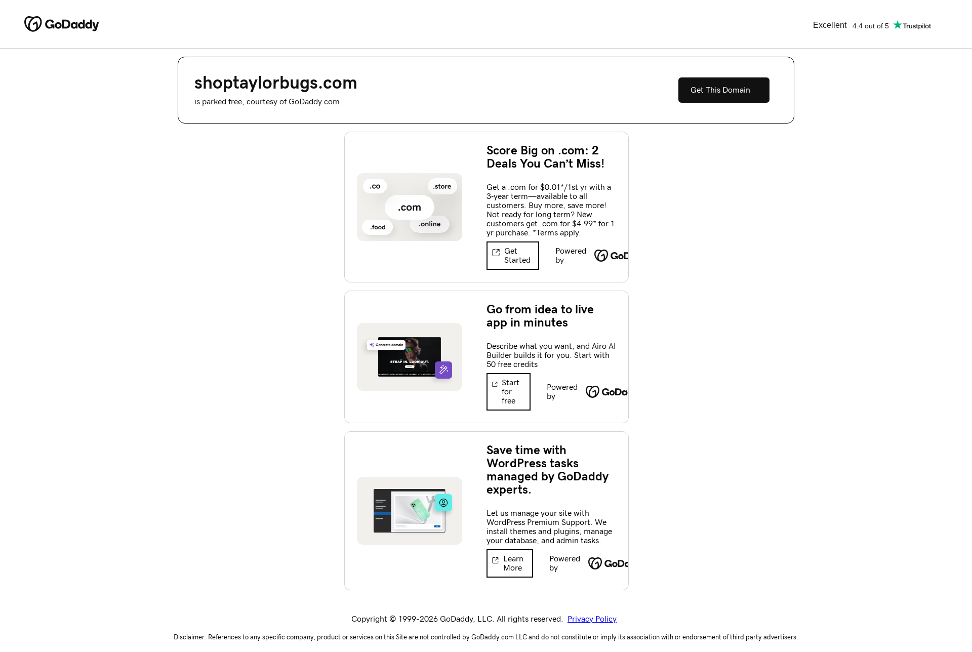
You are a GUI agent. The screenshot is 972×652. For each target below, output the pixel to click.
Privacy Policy (592, 619)
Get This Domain (720, 90)
